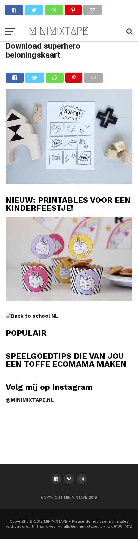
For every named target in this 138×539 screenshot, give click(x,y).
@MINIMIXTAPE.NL (30, 400)
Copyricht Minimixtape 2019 (69, 497)
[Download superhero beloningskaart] (69, 181)
